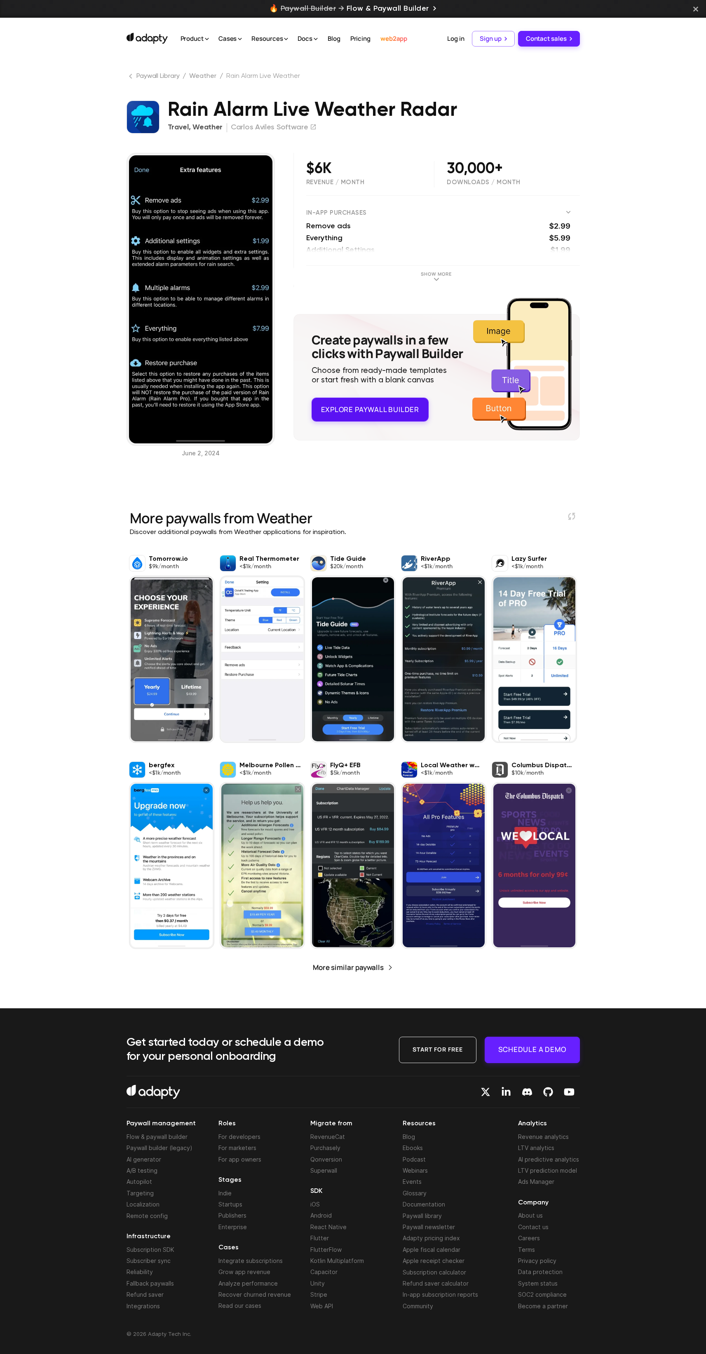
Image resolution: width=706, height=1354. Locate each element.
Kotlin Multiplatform (337, 1260)
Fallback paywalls (150, 1283)
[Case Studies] (239, 39)
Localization (143, 1204)
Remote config (147, 1215)
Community (418, 1305)
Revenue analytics (543, 1136)
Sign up (490, 38)
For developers (239, 1136)
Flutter (319, 1238)
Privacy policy (537, 1260)
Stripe (318, 1294)
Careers (529, 1238)
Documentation (424, 1204)
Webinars (415, 1170)
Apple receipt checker (433, 1260)
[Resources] (286, 39)
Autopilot (139, 1181)
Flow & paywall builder (157, 1136)
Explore (370, 408)
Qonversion (326, 1159)
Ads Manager (536, 1181)
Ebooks (413, 1147)
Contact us (533, 1226)
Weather (202, 76)
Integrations (143, 1305)
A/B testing (142, 1170)
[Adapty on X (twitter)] (485, 1092)
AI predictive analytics (548, 1159)
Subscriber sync (149, 1260)
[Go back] (131, 77)
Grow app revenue (244, 1271)
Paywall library (422, 1215)
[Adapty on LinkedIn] (506, 1092)
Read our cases (239, 1305)
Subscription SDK (150, 1249)
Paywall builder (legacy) (159, 1147)
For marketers (237, 1147)
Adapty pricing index (431, 1238)
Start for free (438, 1049)
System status (538, 1283)
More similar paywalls (348, 967)
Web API (321, 1305)
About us (530, 1215)
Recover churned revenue (254, 1294)
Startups (230, 1204)
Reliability (140, 1271)
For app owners (239, 1159)
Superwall (323, 1170)
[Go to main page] (147, 38)
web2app (393, 38)
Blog (334, 38)
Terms (526, 1249)
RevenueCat (327, 1136)
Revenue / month (335, 182)
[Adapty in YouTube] (569, 1092)
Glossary (415, 1193)
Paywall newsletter (429, 1226)
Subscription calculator (434, 1272)
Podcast (414, 1159)
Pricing (360, 38)
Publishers (232, 1215)
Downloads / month (484, 182)
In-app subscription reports (440, 1294)
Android (321, 1215)
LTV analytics (536, 1147)
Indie (225, 1193)
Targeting (140, 1193)
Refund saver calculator (436, 1283)
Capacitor (324, 1271)
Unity (317, 1283)
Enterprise (232, 1226)
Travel (178, 127)
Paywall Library (158, 76)
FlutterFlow (326, 1249)
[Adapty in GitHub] (548, 1092)
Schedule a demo (532, 1049)
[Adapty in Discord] (527, 1092)
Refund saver (145, 1294)
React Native (328, 1226)
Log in (455, 38)
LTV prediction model (547, 1170)
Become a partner (543, 1305)
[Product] (206, 39)
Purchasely (325, 1147)
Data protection (540, 1271)
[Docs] (315, 39)
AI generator (144, 1159)
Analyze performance (248, 1283)
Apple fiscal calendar (431, 1249)
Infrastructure (149, 1236)
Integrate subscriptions (250, 1260)
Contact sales (546, 38)
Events (412, 1181)
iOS (315, 1204)
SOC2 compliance (542, 1294)
